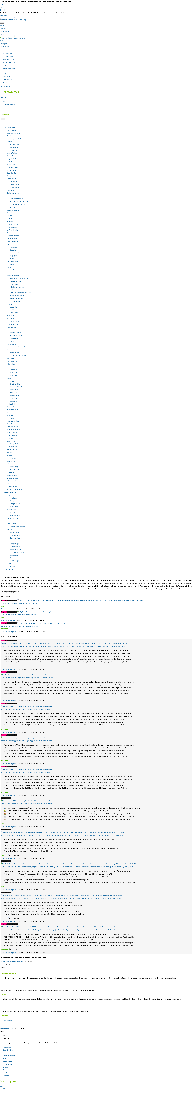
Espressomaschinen (17, 284)
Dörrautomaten (12, 181)
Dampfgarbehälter (16, 139)
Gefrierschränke (12, 230)
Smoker (12, 258)
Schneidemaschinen (13, 429)
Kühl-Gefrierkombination (18, 347)
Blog (1, 7)
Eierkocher (10, 190)
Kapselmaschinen (16, 301)
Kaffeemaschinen (13, 275)
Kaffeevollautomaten (17, 298)
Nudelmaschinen (12, 410)
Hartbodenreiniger (13, 518)
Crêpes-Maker (12, 170)
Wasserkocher (12, 486)
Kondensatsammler (13, 321)
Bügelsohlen (11, 164)
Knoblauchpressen (16, 335)
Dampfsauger (14, 544)
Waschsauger (14, 561)
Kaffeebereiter (15, 290)
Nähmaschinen (12, 407)
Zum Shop (3, 16)
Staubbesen (14, 506)
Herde (9, 267)
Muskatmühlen (15, 392)
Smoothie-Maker (12, 435)
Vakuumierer (11, 461)
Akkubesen (13, 498)
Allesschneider (12, 130)
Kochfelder (10, 315)
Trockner (10, 455)
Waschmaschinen (13, 481)
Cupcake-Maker (12, 173)
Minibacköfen (14, 147)
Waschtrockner (12, 484)
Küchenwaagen (15, 469)
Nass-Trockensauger (17, 552)
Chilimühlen (14, 381)
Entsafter (10, 213)
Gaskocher (13, 307)
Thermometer (14, 352)
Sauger (9, 529)
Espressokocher (15, 281)
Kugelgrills (13, 256)
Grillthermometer (12, 261)
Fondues (10, 218)
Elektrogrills (14, 247)
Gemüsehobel (11, 233)
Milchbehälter (11, 364)
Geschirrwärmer (12, 241)
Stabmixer (13, 372)
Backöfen (10, 141)
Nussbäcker (11, 412)
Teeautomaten (12, 449)
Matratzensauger (15, 549)
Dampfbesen (14, 501)
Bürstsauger (14, 541)
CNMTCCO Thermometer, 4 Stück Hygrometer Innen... (19, 603)
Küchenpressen (12, 327)
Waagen (10, 464)
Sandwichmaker (12, 427)
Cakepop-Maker (12, 167)
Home (2, 4)
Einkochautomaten (13, 193)
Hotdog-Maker (12, 270)
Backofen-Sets (15, 144)
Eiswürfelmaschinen (13, 210)
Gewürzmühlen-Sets (17, 387)
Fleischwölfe (11, 216)
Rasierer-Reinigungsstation (16, 526)
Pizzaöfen (13, 150)
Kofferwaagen (14, 467)
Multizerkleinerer (12, 404)
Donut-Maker (11, 179)
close (3, 110)
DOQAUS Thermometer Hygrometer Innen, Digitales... (19, 614)
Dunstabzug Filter (13, 184)
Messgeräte (11, 350)
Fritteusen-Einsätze (16, 199)
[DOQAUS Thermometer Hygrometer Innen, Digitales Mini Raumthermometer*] (43, 612)
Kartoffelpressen (15, 333)
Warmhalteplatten (13, 475)
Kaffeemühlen (14, 390)
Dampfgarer (11, 176)
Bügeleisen (10, 161)
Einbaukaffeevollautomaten (19, 278)
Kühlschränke (11, 344)
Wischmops (11, 566)
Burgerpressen (15, 330)
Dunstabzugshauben (14, 187)
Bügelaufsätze (12, 159)
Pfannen (10, 415)
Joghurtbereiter (12, 273)
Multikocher (14, 310)
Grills (8, 244)
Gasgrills (13, 250)
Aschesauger (14, 532)
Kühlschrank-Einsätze (17, 204)
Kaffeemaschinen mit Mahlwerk (20, 293)
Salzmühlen (14, 401)
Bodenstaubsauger (16, 538)
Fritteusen (10, 221)
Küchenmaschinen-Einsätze (19, 201)
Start (2, 961)
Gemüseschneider (13, 236)
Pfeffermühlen (15, 398)
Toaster (9, 452)
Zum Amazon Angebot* (8, 609)
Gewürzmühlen (15, 384)
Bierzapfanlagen (12, 153)
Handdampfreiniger (13, 515)
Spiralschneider (12, 438)
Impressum (8, 1023)
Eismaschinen (11, 207)
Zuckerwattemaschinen (14, 489)
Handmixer (13, 370)
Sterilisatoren (11, 441)
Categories (3, 97)
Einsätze (10, 196)
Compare (6, 1075)
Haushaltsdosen (12, 264)
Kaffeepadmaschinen (17, 295)
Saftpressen (14, 338)
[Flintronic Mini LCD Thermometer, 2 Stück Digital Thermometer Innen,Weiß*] (26, 801)
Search (2, 22)
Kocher (9, 304)
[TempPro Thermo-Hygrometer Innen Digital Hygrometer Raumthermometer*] (43, 623)
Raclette (10, 424)
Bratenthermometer (19, 355)
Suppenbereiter (12, 447)
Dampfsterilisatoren (16, 444)
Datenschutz (8, 1020)
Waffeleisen (11, 472)
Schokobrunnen (12, 432)
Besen (9, 495)
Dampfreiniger (11, 512)
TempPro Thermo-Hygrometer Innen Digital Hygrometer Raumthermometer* (26, 709)
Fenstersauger (15, 546)
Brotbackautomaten (13, 156)
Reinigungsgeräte (10, 492)
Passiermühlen (15, 395)
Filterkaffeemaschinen (17, 287)
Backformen (11, 136)
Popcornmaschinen (13, 421)
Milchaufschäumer (13, 361)
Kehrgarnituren (15, 504)
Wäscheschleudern (13, 478)
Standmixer (14, 375)
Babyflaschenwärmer (14, 133)
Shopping (3, 10)
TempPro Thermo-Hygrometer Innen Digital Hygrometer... (20, 626)
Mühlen (9, 378)
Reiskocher (14, 313)
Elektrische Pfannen (16, 418)
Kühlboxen (10, 341)
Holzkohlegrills (15, 253)
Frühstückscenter (13, 224)
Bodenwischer (11, 509)
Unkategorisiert (9, 569)
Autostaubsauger (15, 535)
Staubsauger (14, 555)
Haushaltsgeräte (9, 127)
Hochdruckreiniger (13, 521)
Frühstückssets (12, 227)
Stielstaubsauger (15, 558)
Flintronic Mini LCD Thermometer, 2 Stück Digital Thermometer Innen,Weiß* (26, 804)
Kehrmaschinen (12, 524)
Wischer (10, 563)
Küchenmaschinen (13, 324)
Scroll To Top (4, 1089)
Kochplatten (11, 318)
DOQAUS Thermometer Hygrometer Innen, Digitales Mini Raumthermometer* (27, 678)
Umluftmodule (11, 458)
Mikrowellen (11, 358)
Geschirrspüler (12, 238)
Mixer (9, 367)
